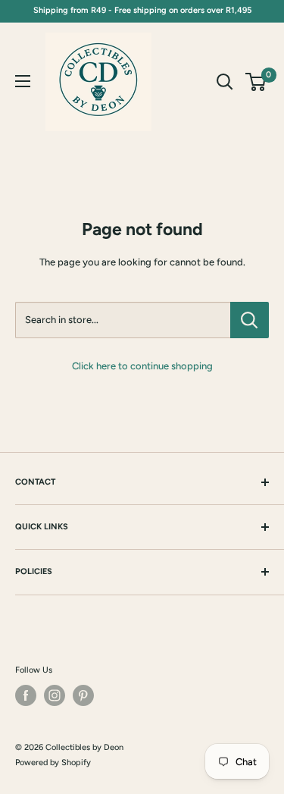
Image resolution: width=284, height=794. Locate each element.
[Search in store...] (249, 320)
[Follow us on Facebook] (25, 695)
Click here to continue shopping (142, 366)
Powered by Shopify (53, 762)
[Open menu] (22, 81)
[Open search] (225, 82)
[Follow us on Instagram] (54, 695)
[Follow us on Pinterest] (83, 695)
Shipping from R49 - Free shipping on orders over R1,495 (142, 10)
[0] (256, 82)
